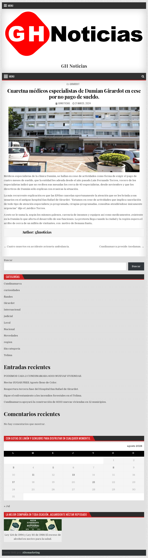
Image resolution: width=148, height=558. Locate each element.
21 (93, 482)
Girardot (75, 84)
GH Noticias (74, 66)
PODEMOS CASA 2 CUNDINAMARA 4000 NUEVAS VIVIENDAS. (43, 376)
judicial (8, 316)
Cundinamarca (13, 283)
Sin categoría (12, 348)
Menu (10, 6)
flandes (8, 296)
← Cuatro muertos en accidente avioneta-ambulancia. (36, 246)
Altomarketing (31, 552)
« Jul (7, 506)
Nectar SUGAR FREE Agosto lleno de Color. (30, 382)
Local (7, 322)
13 (73, 474)
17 (13, 482)
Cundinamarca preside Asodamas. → (121, 246)
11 (33, 474)
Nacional (9, 329)
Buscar (8, 260)
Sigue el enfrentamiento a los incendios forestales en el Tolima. (43, 395)
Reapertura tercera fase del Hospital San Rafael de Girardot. (41, 389)
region (8, 342)
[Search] (143, 76)
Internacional (12, 309)
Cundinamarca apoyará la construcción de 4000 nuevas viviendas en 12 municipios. (55, 401)
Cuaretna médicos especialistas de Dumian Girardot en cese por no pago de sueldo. (74, 93)
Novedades (11, 335)
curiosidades (12, 290)
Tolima (8, 355)
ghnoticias (64, 103)
